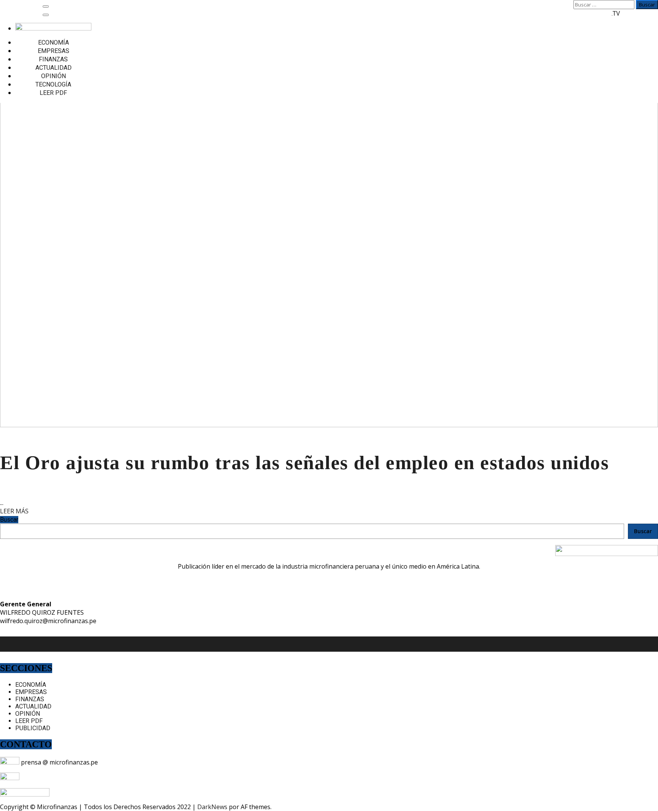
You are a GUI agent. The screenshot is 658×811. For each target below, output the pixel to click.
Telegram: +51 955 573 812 (58, 778)
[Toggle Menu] (46, 15)
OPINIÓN (53, 76)
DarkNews (212, 807)
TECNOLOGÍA (53, 84)
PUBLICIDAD (32, 728)
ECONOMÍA (53, 42)
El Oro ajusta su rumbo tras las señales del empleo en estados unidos (304, 462)
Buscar (9, 519)
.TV (616, 13)
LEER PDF (53, 92)
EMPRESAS (53, 50)
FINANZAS (53, 59)
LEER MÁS (14, 511)
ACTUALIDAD (53, 67)
